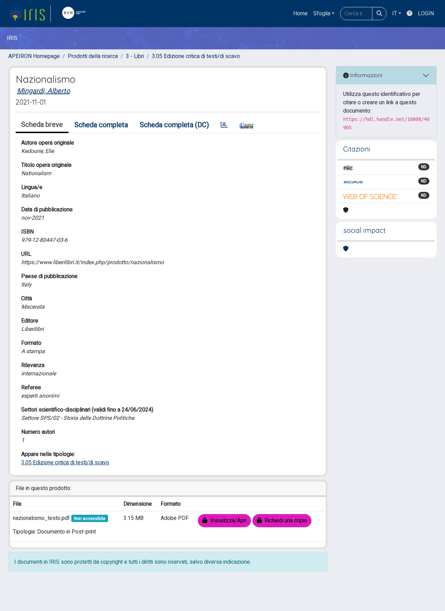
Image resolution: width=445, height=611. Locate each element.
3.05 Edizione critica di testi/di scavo (196, 56)
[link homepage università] (75, 13)
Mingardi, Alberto (43, 91)
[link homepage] (29, 13)
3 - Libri (135, 56)
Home (300, 13)
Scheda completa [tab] (101, 125)
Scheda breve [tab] (42, 125)
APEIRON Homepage (34, 56)
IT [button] (394, 13)
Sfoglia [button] (321, 13)
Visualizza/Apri (226, 520)
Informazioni (365, 75)
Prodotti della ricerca (93, 56)
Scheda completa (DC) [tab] (174, 125)
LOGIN (426, 13)
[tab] (224, 125)
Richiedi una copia (284, 520)
